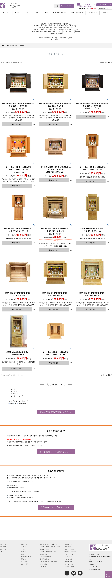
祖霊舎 (36, 13)
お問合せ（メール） (70, 566)
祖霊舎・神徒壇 (10, 45)
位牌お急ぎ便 (43, 554)
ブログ (2, 551)
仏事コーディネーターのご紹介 (48, 561)
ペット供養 (24, 561)
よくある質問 (68, 556)
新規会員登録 (68, 561)
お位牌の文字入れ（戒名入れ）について (51, 546)
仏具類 (45, 13)
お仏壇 (17, 13)
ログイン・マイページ (71, 564)
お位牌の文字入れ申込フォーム (48, 551)
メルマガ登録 (68, 559)
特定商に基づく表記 (70, 551)
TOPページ (6, 13)
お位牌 (26, 13)
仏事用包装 (43, 566)
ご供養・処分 (92, 13)
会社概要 (2, 546)
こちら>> (58, 39)
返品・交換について (70, 549)
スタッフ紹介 (43, 564)
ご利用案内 (105, 13)
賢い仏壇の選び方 (44, 559)
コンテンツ (3, 549)
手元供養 (23, 559)
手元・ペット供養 (77, 13)
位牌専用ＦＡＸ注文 (45, 549)
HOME (2, 45)
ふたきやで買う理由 (45, 556)
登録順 (21, 62)
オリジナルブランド (59, 13)
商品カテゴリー (25, 544)
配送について (68, 546)
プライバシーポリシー (71, 554)
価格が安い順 (9, 62)
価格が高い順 (16, 62)
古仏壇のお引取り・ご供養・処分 (49, 544)
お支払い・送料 (69, 544)
